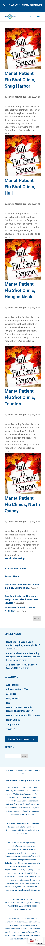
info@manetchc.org (22, 909)
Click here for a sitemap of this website (22, 780)
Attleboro (11, 693)
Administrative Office (17, 689)
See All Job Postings (15, 558)
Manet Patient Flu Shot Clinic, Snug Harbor (20, 80)
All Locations (12, 684)
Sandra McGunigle (16, 96)
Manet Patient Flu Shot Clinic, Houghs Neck (20, 290)
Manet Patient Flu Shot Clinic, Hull (20, 187)
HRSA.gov (35, 890)
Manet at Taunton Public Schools (23, 715)
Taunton (10, 728)
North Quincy (13, 719)
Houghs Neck (13, 698)
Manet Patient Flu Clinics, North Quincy (22, 504)
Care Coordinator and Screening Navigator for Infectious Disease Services (22, 599)
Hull (8, 702)
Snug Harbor (12, 724)
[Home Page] (10, 16)
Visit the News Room (15, 568)
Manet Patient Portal (25, 939)
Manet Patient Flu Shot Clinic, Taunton (20, 397)
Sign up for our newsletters (21, 739)
